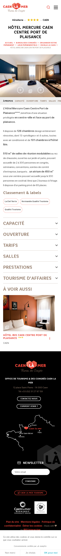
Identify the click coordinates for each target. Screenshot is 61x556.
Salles (52, 101)
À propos (8, 101)
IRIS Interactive (32, 529)
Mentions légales (30, 522)
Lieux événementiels (28, 45)
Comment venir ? (29, 406)
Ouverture (32, 101)
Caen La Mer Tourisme (31, 493)
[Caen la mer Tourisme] (24, 7)
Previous (20, 90)
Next (40, 90)
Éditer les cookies (32, 526)
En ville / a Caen (48, 45)
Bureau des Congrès (26, 43)
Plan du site (12, 522)
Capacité (19, 101)
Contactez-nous (28, 399)
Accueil (9, 43)
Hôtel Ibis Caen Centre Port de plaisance (25, 337)
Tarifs (43, 101)
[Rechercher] (48, 7)
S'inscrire (30, 481)
